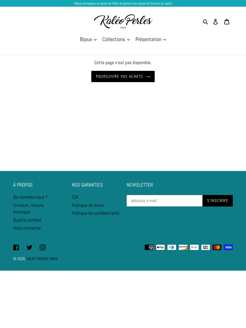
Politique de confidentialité (95, 213)
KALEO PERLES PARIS (42, 258)
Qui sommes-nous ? (30, 197)
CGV (75, 197)
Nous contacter (27, 228)
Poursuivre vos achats (119, 76)
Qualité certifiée (27, 220)
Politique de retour (88, 205)
